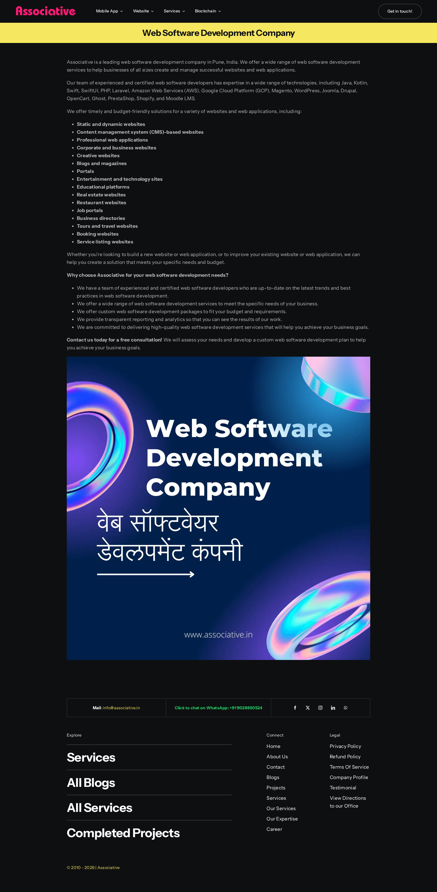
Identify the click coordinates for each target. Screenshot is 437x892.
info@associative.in (121, 707)
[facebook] (295, 708)
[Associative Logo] (45, 8)
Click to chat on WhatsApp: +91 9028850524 (219, 707)
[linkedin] (333, 708)
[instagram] (321, 708)
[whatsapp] (346, 708)
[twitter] (308, 708)
